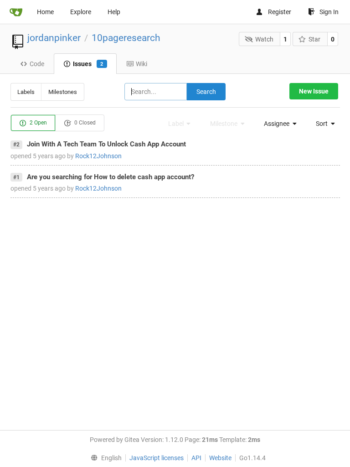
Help (114, 12)
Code (37, 63)
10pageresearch (126, 37)
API (196, 458)
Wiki (141, 63)
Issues (88, 63)
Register (279, 12)
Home (45, 12)
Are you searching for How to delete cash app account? (110, 177)
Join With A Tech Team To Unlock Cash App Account (106, 144)
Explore (80, 12)
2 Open (37, 122)
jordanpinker (54, 37)
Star (314, 39)
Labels (26, 91)
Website (220, 458)
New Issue (314, 91)
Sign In (329, 12)
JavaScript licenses (156, 458)
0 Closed (84, 122)
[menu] (277, 123)
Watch (264, 39)
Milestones (62, 91)
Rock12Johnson (98, 156)
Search (206, 91)
